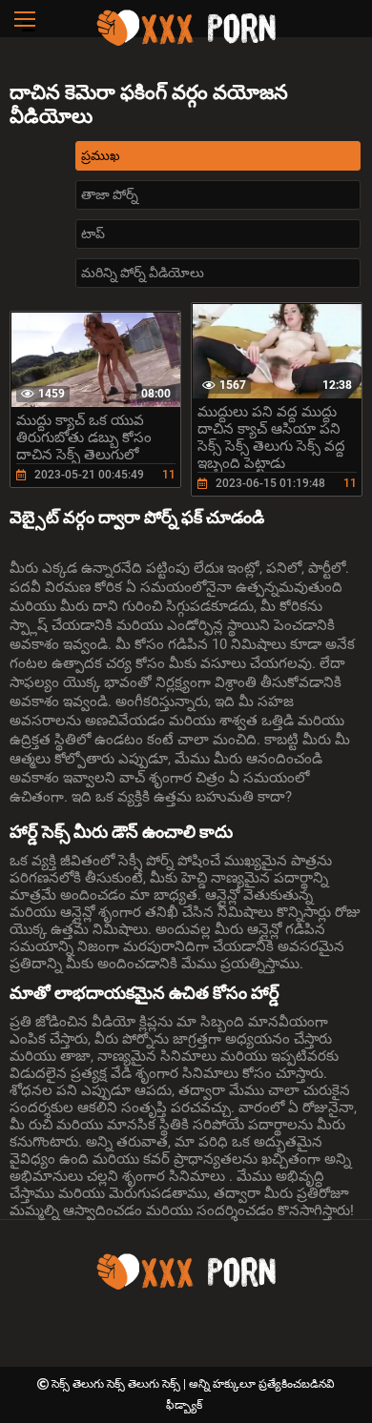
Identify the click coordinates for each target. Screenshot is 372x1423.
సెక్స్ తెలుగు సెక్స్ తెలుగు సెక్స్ (117, 1384)
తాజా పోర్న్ (109, 194)
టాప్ (93, 233)
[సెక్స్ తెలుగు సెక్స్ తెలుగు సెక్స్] (186, 43)
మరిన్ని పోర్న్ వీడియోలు (142, 272)
